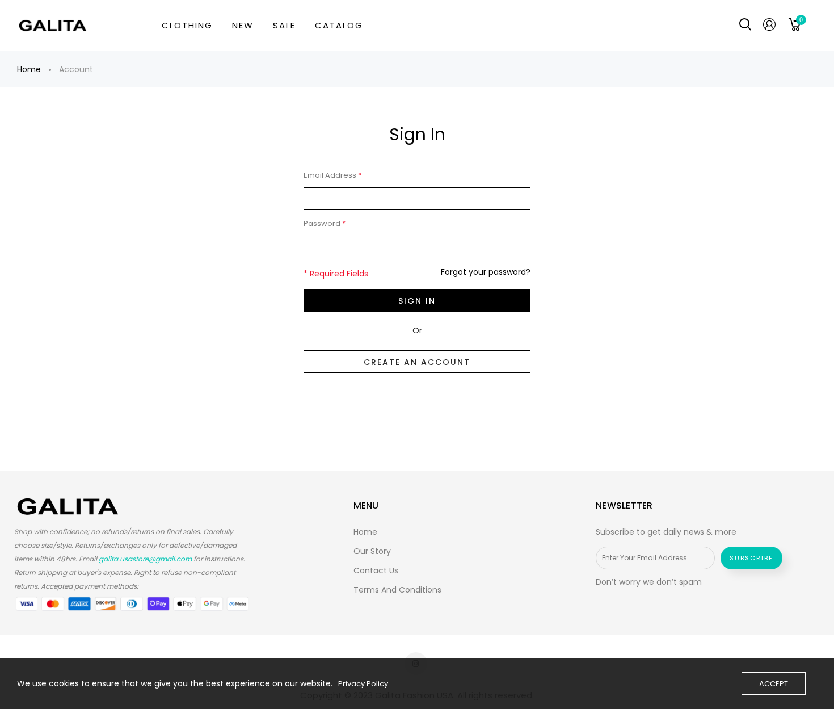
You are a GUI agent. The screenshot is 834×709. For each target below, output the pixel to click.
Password (325, 224)
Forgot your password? (485, 272)
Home (29, 69)
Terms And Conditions (397, 589)
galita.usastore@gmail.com (145, 559)
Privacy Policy (363, 684)
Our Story (372, 551)
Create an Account (417, 362)
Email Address (332, 175)
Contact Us (375, 570)
